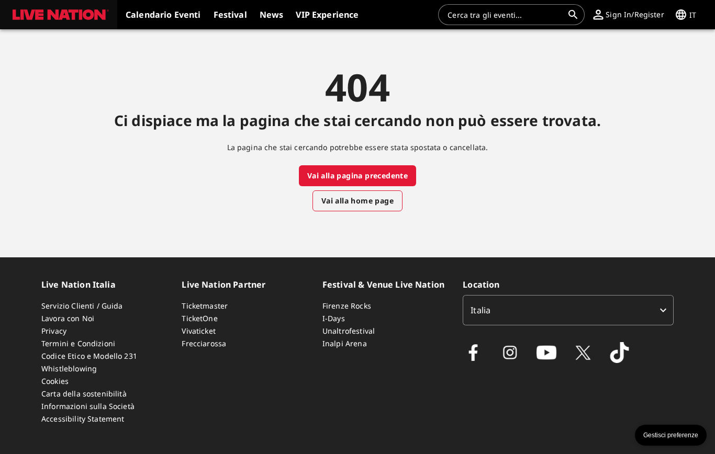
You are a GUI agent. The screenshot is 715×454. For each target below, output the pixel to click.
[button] (58, 14)
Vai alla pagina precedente (357, 175)
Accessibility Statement (82, 419)
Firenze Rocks (346, 306)
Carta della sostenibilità (84, 394)
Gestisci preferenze (670, 435)
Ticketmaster (205, 306)
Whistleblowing (69, 368)
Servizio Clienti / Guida (82, 306)
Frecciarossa (204, 343)
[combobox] (505, 14)
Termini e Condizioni (78, 343)
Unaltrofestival (348, 331)
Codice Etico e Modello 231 (89, 356)
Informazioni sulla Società (88, 406)
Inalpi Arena (344, 343)
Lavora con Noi (67, 318)
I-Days (333, 318)
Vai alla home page (357, 201)
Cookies (55, 381)
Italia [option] (480, 310)
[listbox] (568, 310)
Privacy (53, 331)
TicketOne (199, 318)
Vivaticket (199, 331)
